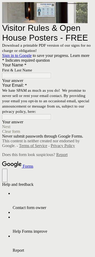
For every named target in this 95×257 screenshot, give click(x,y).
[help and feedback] (4, 175)
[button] (47, 126)
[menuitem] (53, 200)
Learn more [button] (79, 55)
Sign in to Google (17, 55)
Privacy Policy (63, 145)
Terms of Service (33, 145)
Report (62, 154)
